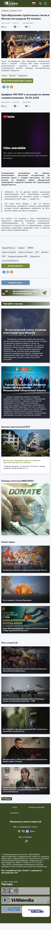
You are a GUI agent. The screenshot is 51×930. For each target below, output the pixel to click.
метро (4, 75)
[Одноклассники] (11, 86)
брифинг (21, 248)
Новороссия (34, 256)
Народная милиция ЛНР (17, 256)
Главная (4, 11)
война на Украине (9, 252)
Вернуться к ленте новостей (25, 821)
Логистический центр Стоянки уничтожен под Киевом (24, 331)
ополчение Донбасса (10, 261)
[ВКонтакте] (3, 86)
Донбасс (45, 252)
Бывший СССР (16, 11)
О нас (14, 807)
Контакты (15, 813)
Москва (13, 75)
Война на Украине (26, 252)
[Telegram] (7, 86)
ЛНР (3, 256)
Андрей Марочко (8, 248)
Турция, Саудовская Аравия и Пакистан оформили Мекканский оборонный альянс (24, 387)
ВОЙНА (30, 248)
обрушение (22, 75)
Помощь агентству (36, 807)
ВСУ (37, 252)
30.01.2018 (10, 23)
